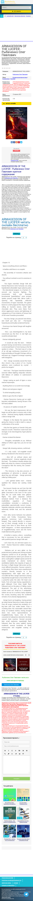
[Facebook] (14, 142)
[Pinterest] (19, 142)
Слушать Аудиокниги (8, 885)
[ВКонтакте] (12, 142)
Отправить (16, 778)
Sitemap (16, 883)
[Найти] (29, 7)
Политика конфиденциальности (11, 880)
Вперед (16, 234)
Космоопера (6, 78)
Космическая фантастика (20, 77)
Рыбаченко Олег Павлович (20, 74)
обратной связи (6, 897)
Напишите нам (14, 160)
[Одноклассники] (16, 142)
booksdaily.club (9, 2)
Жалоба (16, 150)
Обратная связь (6, 883)
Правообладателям (7, 878)
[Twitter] (21, 142)
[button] (5, 750)
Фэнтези (12, 78)
